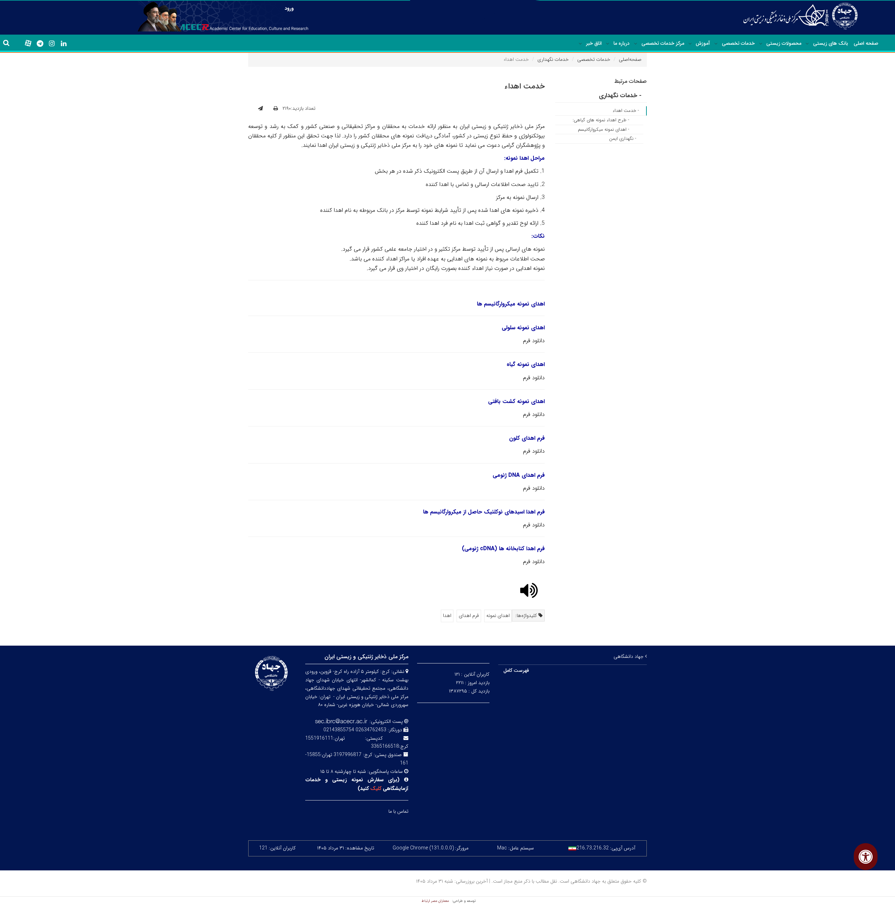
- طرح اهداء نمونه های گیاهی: (601, 120)
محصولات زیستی (783, 43)
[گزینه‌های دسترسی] (866, 856)
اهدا (447, 615)
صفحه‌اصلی (630, 59)
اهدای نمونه (498, 615)
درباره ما (622, 43)
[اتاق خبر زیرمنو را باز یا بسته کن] (580, 43)
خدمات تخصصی (738, 43)
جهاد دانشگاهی (629, 656)
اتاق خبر (594, 43)
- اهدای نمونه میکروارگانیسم (603, 129)
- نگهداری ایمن (622, 138)
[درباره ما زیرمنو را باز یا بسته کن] (607, 43)
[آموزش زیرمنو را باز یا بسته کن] (690, 43)
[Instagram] (51, 43)
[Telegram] (40, 43)
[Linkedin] (63, 43)
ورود (289, 8)
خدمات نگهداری (553, 59)
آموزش (703, 43)
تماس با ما (398, 811)
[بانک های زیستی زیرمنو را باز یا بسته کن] (807, 43)
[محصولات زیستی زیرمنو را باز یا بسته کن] (761, 43)
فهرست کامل (516, 670)
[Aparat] (28, 43)
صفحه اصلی (866, 43)
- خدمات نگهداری (620, 95)
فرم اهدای (469, 615)
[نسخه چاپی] (275, 109)
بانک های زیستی (830, 43)
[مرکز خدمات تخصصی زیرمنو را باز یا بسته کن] (635, 43)
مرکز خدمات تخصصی (663, 43)
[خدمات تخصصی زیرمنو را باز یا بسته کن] (716, 43)
